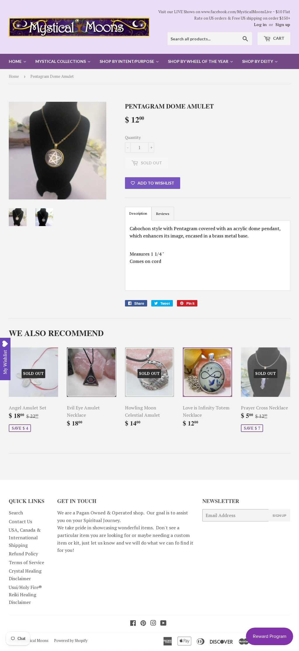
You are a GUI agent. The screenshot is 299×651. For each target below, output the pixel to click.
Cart (278, 38)
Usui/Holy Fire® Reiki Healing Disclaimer (25, 594)
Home (14, 76)
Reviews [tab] (162, 213)
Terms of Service (26, 562)
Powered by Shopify (71, 640)
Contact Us (20, 521)
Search (16, 512)
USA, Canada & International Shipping (25, 537)
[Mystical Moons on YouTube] (163, 623)
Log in (260, 24)
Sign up (282, 24)
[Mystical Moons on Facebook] (133, 623)
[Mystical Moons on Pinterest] (143, 623)
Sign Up (279, 515)
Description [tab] (138, 213)
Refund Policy (23, 553)
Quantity (133, 137)
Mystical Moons (35, 640)
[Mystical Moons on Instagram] (153, 623)
